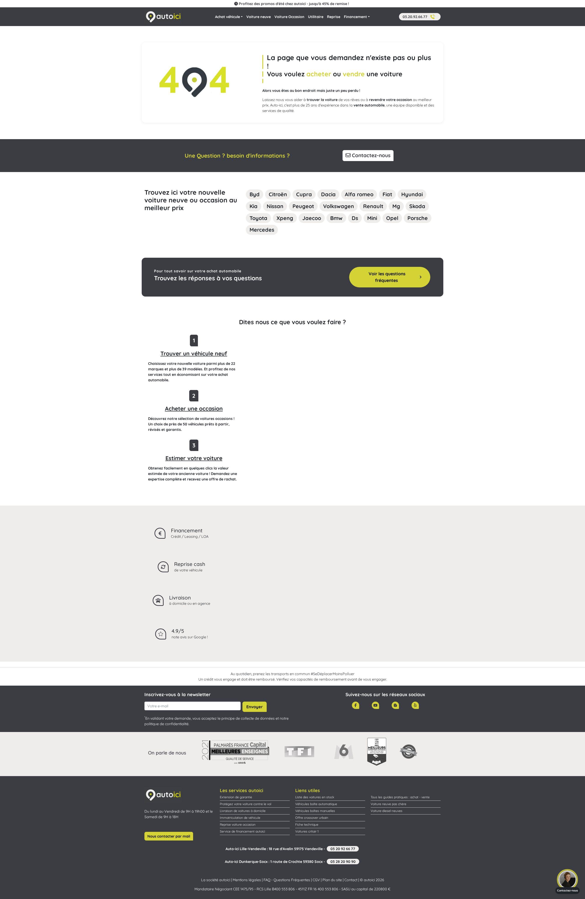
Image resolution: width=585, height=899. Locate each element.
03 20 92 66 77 (342, 848)
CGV (316, 880)
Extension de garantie (236, 797)
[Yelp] (415, 705)
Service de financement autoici (242, 831)
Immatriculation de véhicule (240, 818)
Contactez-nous (371, 155)
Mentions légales (247, 880)
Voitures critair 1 (307, 831)
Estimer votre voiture (193, 458)
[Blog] (395, 705)
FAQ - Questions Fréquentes (286, 880)
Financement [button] (355, 16)
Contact (350, 880)
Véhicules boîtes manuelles (315, 811)
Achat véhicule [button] (227, 16)
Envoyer (254, 706)
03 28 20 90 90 (343, 861)
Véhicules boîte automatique (316, 804)
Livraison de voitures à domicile (243, 811)
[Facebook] (355, 705)
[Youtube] (375, 705)
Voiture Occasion (289, 16)
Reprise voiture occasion (237, 824)
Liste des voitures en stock (314, 797)
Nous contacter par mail (168, 836)
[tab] (254, 194)
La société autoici (215, 880)
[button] (420, 16)
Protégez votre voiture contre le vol (245, 804)
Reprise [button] (333, 16)
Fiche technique (306, 824)
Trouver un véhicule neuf (193, 353)
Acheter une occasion (194, 408)
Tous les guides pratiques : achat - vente (400, 797)
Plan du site (332, 880)
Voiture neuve (258, 16)
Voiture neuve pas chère (388, 804)
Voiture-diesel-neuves (386, 811)
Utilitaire (315, 16)
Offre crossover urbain (311, 818)
